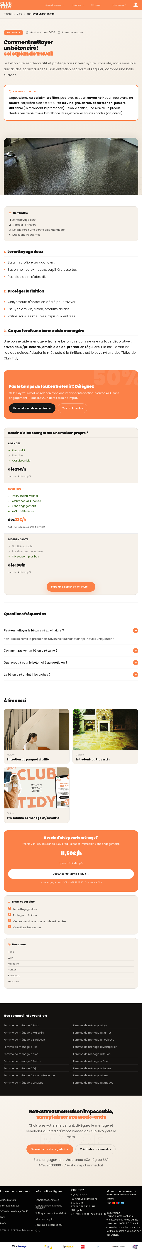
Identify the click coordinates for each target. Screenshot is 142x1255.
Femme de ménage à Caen (91, 1061)
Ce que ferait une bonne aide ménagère (38, 230)
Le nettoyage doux (24, 220)
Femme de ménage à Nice (21, 1054)
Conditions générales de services (49, 1206)
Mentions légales (45, 1219)
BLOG (3, 1222)
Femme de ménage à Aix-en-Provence (29, 1075)
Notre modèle (97, 5)
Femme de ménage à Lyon (90, 1025)
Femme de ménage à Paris (21, 1025)
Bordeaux (14, 975)
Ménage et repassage (53, 5)
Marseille (13, 963)
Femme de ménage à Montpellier (95, 1047)
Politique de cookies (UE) (49, 1224)
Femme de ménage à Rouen (92, 1054)
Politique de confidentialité (51, 1213)
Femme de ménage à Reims (22, 1061)
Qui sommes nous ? (119, 5)
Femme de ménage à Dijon (21, 1068)
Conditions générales (47, 1199)
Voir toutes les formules (95, 1149)
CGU (38, 1230)
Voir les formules (72, 408)
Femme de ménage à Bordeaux (24, 1039)
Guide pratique (8, 1199)
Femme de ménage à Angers (92, 1068)
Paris (11, 952)
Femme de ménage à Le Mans (23, 1082)
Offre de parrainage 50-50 (14, 1211)
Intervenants (76, 5)
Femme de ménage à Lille (20, 1047)
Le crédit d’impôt (9, 1205)
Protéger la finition (24, 225)
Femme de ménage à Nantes (92, 1032)
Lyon (10, 958)
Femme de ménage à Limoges (93, 1082)
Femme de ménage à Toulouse (93, 1039)
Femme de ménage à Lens (90, 1075)
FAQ (2, 1217)
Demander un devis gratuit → (32, 408)
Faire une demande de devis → (71, 586)
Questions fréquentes (26, 235)
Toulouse (13, 981)
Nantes (12, 969)
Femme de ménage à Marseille (24, 1032)
